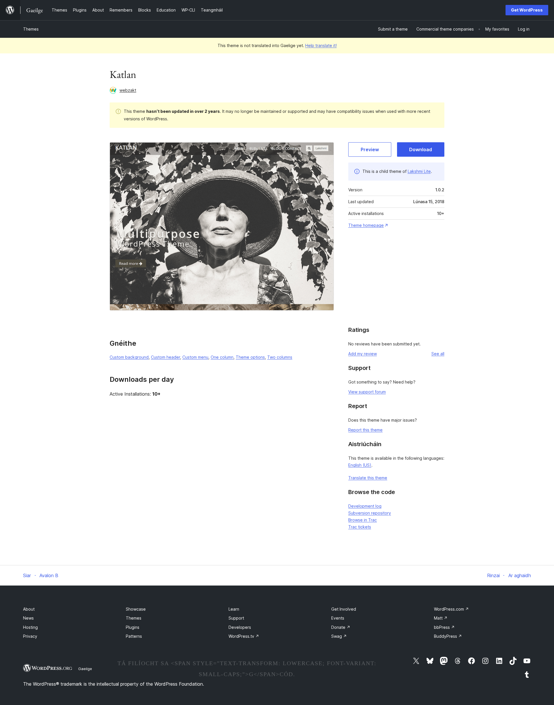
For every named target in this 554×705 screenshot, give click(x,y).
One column (222, 357)
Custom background (129, 357)
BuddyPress (448, 636)
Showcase (136, 609)
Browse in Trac (362, 519)
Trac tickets (359, 526)
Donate (340, 627)
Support (236, 618)
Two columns (279, 357)
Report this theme (365, 429)
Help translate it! (321, 45)
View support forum (367, 391)
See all (437, 353)
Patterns (134, 636)
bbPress (444, 627)
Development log (364, 506)
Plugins (132, 627)
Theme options (250, 357)
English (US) (359, 465)
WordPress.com (451, 609)
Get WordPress (527, 10)
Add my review (362, 353)
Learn (234, 609)
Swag (339, 636)
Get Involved (343, 609)
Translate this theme (367, 477)
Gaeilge (85, 668)
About (29, 609)
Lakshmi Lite (419, 171)
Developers (240, 627)
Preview (370, 149)
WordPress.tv (244, 636)
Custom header (165, 357)
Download (420, 149)
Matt (441, 618)
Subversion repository (369, 512)
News (28, 618)
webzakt (127, 90)
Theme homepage (366, 225)
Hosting (30, 627)
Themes (31, 29)
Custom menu (195, 357)
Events (337, 618)
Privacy (30, 636)
